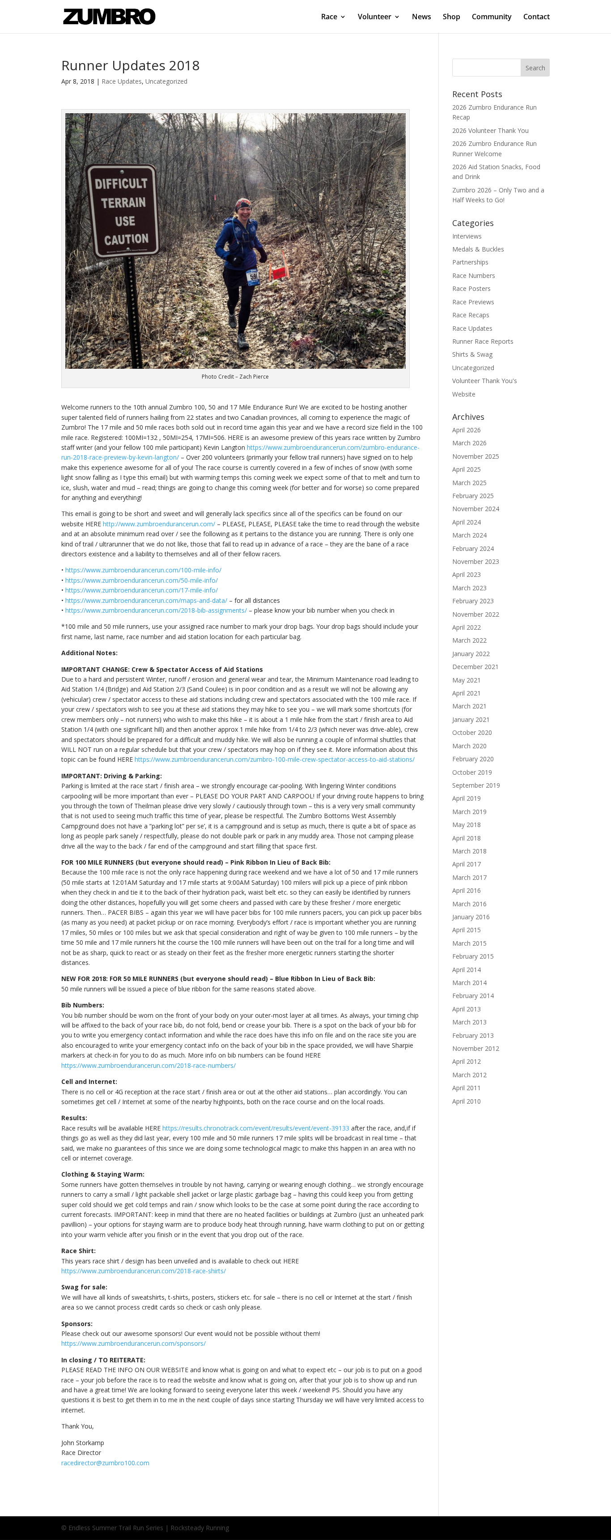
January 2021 (471, 719)
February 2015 (473, 956)
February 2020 (473, 759)
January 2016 (471, 917)
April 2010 (466, 1101)
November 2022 (475, 614)
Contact (536, 17)
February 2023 (473, 601)
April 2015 (466, 930)
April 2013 (466, 1009)
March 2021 (469, 706)
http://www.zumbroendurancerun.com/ (159, 524)
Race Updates (122, 81)
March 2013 (469, 1022)
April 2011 (466, 1088)
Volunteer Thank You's (484, 380)
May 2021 (466, 680)
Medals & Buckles (478, 249)
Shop (451, 17)
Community (492, 17)
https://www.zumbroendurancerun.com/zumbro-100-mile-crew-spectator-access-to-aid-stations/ (275, 759)
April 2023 (466, 574)
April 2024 (466, 522)
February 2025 (473, 495)
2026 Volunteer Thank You (490, 130)
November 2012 (475, 1048)
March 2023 (469, 588)
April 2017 (466, 864)
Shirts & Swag (472, 354)
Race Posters (471, 288)
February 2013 (473, 1035)
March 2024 (469, 535)
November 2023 (475, 561)
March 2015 (469, 943)
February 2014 (473, 995)
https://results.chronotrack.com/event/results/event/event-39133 (255, 1128)
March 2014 (469, 982)
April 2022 (466, 627)
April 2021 (466, 693)
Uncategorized (166, 81)
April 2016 (466, 890)
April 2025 (466, 469)
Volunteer (374, 17)
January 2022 (471, 653)
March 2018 (469, 851)
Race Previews (473, 302)
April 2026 (466, 430)
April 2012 (466, 1061)
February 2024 (473, 548)
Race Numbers (473, 275)
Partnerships (470, 262)
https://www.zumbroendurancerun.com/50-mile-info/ (141, 580)
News (421, 17)
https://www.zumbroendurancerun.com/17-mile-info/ (141, 590)
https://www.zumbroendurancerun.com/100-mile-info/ (143, 570)
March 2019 (469, 811)
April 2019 (466, 798)
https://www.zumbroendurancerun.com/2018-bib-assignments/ (156, 610)
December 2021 (475, 666)
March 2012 (469, 1075)
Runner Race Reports (482, 341)
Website (463, 394)
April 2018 (466, 838)
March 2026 (469, 443)
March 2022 (469, 640)
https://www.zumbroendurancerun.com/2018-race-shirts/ (143, 1271)
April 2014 (466, 969)
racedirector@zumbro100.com (105, 1463)
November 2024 (475, 508)
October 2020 (472, 732)
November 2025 (475, 456)
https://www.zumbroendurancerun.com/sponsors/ (133, 1343)
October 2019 (472, 772)
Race (329, 17)
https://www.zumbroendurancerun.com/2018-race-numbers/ (148, 1065)
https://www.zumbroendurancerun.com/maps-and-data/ (146, 600)
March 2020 (469, 746)
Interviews (467, 236)
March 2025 (469, 482)
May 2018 (466, 824)
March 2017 (469, 877)
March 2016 (469, 904)
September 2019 (476, 785)
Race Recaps (470, 315)
